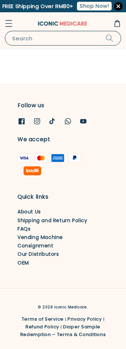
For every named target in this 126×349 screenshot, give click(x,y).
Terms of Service (43, 319)
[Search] (109, 38)
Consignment (36, 245)
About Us (29, 211)
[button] (8, 23)
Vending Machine (40, 237)
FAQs (24, 228)
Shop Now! (94, 5)
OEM (23, 262)
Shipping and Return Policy (53, 220)
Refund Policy (42, 326)
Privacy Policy (85, 319)
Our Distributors (38, 254)
